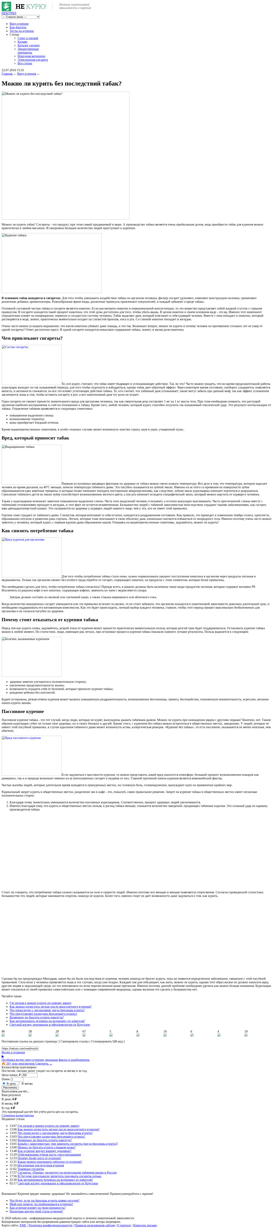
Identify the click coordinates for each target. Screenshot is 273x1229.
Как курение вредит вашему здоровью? (44, 1151)
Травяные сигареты (30, 1169)
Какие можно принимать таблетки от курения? (50, 1161)
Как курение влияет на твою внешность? (38, 1207)
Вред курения (19, 23)
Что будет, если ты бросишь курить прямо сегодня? (44, 1200)
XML (22, 1225)
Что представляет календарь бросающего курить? (43, 1013)
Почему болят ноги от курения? (39, 1158)
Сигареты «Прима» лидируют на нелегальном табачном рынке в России (67, 1172)
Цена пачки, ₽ (11, 1075)
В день (11, 1083)
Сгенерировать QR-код (107, 1041)
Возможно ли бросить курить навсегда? (37, 1017)
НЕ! (9, 13)
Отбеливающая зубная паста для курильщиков (49, 1154)
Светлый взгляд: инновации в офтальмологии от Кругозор (50, 1024)
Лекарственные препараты (28, 50)
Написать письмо (145, 1225)
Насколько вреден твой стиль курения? (36, 1211)
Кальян (22, 41)
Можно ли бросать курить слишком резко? (47, 1147)
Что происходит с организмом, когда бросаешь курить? (47, 1010)
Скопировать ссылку (75, 1041)
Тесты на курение (22, 31)
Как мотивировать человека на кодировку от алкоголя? (47, 1021)
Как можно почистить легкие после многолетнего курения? (51, 1006)
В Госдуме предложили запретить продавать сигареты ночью (59, 1176)
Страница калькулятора (18, 1115)
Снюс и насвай (28, 38)
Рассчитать (10, 1087)
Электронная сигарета (33, 59)
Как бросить (18, 27)
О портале (124, 1225)
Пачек (6, 1079)
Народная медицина (31, 56)
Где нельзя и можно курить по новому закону (41, 1003)
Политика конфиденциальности (50, 1225)
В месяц (27, 1083)
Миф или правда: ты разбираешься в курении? (41, 1204)
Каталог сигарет (29, 45)
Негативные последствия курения (40, 1165)
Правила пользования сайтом (95, 1225)
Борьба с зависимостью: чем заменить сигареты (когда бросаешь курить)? (68, 1143)
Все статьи (25, 63)
